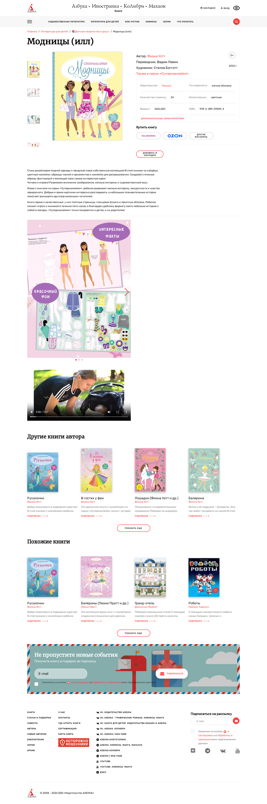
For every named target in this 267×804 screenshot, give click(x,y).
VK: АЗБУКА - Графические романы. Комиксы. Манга (132, 718)
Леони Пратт (89, 606)
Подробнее (34, 516)
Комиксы (151, 22)
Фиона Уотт (156, 56)
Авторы (31, 728)
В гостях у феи (92, 498)
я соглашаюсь (79, 682)
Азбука (79, 6)
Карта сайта (65, 734)
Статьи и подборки (39, 718)
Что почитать (185, 22)
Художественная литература (66, 22)
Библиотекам (35, 739)
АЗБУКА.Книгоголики (113, 739)
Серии (167, 22)
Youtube (105, 761)
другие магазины (201, 135)
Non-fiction (132, 22)
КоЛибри (133, 6)
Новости (32, 723)
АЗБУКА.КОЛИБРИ (110, 750)
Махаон (156, 6)
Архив (31, 750)
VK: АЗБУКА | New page (113, 734)
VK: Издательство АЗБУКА (115, 712)
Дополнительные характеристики (162, 118)
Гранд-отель (144, 603)
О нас (61, 712)
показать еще (133, 528)
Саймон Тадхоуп (199, 606)
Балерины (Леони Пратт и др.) (104, 603)
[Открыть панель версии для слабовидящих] (236, 8)
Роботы (194, 603)
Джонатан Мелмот (146, 606)
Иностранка (105, 6)
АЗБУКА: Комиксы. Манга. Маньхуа (121, 745)
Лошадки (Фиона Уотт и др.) (156, 498)
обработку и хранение (106, 682)
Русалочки (35, 498)
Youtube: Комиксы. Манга (116, 767)
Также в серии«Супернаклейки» (162, 73)
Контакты (64, 718)
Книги (118, 11)
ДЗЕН (103, 772)
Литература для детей (105, 22)
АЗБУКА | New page (111, 756)
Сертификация (67, 728)
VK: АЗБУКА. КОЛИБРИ (112, 728)
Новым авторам (36, 734)
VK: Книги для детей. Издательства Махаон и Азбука (133, 723)
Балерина (196, 498)
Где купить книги (69, 723)
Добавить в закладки (150, 154)
